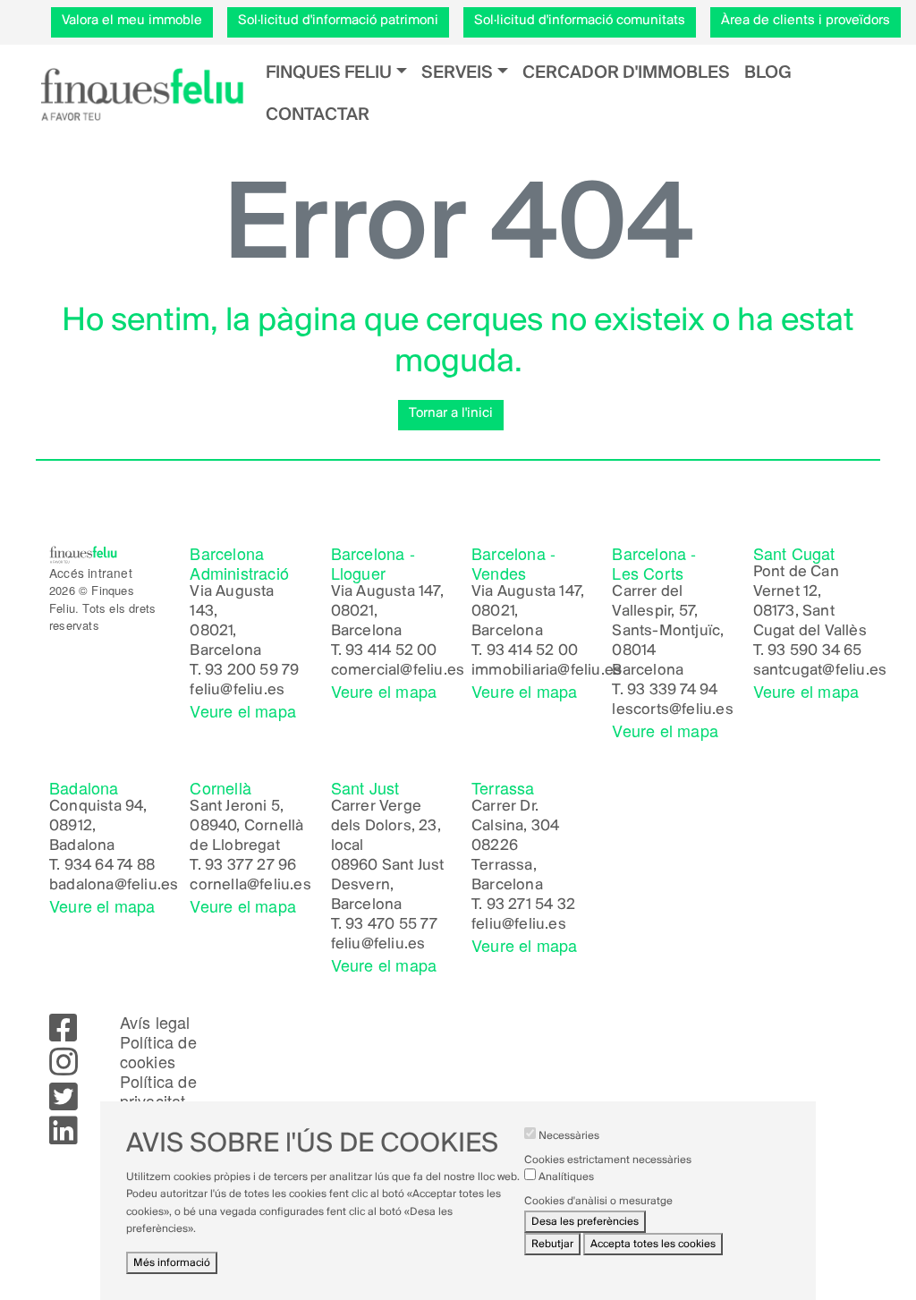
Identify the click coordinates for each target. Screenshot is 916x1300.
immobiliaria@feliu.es (546, 671)
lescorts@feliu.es (672, 710)
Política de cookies (158, 1051)
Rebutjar (552, 1244)
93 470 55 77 (391, 925)
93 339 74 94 (672, 691)
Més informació (171, 1263)
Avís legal (155, 1022)
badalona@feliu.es (113, 886)
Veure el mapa (243, 710)
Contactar (317, 115)
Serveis (457, 73)
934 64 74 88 (109, 866)
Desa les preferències (585, 1222)
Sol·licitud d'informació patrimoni (338, 20)
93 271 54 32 (531, 905)
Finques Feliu (329, 73)
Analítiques (566, 1177)
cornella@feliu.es (250, 886)
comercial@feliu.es (398, 671)
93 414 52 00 (391, 651)
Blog (768, 73)
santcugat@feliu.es (820, 671)
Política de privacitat (158, 1090)
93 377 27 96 (250, 866)
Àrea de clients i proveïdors (805, 20)
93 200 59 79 (252, 671)
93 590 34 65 (814, 651)
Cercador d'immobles (626, 73)
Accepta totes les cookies (653, 1244)
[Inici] (141, 94)
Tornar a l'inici (451, 413)
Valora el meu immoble (132, 20)
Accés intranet (90, 573)
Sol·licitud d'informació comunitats (579, 20)
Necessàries (569, 1136)
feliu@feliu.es (237, 691)
